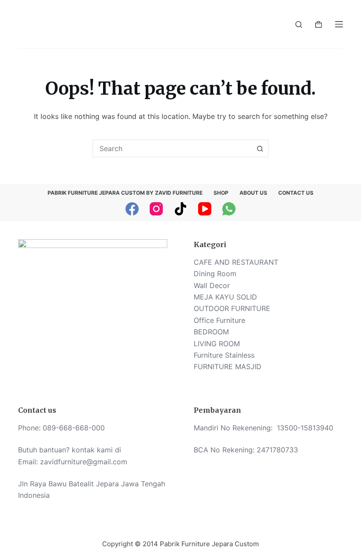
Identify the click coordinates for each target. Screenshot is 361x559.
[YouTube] (204, 208)
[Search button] (259, 148)
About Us (253, 192)
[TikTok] (180, 208)
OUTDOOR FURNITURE (232, 308)
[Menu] (339, 24)
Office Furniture (219, 320)
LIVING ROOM (217, 343)
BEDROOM (211, 331)
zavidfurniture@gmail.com (83, 461)
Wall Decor (212, 285)
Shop (221, 192)
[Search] (298, 24)
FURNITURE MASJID (228, 366)
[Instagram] (156, 208)
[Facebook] (132, 208)
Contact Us (295, 192)
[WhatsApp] (229, 208)
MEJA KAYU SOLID (225, 296)
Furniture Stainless (224, 355)
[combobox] (172, 148)
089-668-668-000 (74, 427)
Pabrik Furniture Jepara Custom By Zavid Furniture (125, 192)
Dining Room (215, 273)
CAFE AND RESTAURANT (236, 262)
